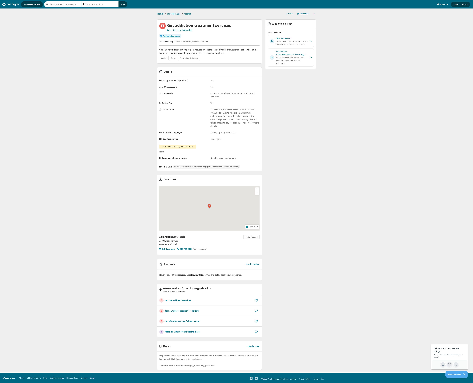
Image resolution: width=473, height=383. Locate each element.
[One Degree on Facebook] (251, 378)
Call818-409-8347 (283, 38)
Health (160, 13)
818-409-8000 (186, 249)
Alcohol (187, 13)
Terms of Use (318, 379)
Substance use (173, 13)
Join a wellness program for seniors (182, 310)
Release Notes (72, 378)
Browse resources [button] (31, 4)
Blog (92, 378)
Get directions (168, 249)
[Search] (47, 4)
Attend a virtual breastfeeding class (182, 331)
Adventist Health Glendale (180, 30)
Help (45, 378)
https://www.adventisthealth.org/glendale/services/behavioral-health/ (208, 166)
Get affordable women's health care (182, 321)
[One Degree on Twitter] (256, 378)
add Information (34, 378)
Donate (84, 378)
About (21, 378)
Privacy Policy (304, 379)
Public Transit (253, 227)
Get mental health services (178, 300)
